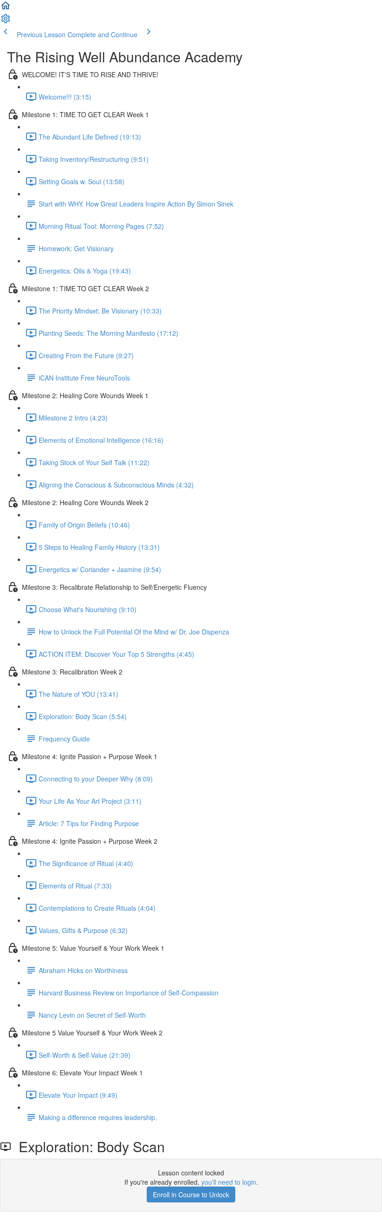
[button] (5, 8)
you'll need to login (228, 1182)
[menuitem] (5, 21)
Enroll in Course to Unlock (191, 1194)
